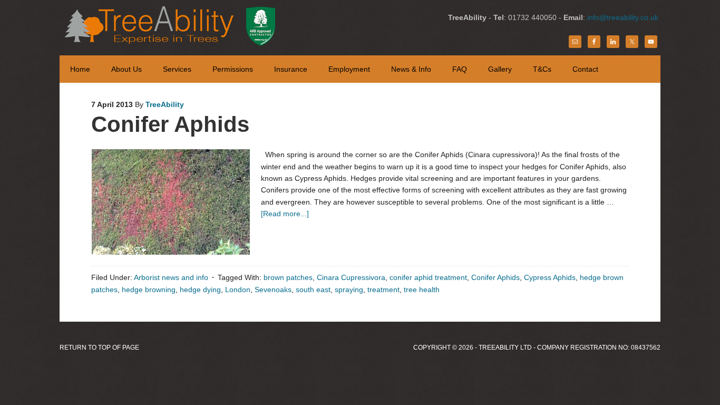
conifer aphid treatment (428, 277)
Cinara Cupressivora (351, 277)
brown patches (288, 277)
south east (313, 289)
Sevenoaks (273, 289)
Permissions (232, 69)
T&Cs (542, 69)
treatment (383, 289)
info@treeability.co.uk (622, 17)
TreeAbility (185, 26)
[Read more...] (285, 213)
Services (177, 69)
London (237, 289)
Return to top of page (99, 347)
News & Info (411, 69)
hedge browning (149, 289)
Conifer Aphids (170, 124)
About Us (126, 69)
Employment (349, 69)
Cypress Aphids (550, 277)
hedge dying (200, 289)
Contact (585, 69)
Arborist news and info (171, 277)
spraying (349, 289)
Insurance (290, 69)
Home (80, 69)
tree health (422, 289)
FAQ (459, 69)
